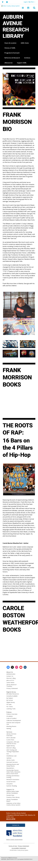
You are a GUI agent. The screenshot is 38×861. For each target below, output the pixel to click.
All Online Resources (12, 694)
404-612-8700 (10, 819)
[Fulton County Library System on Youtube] (20, 667)
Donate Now (10, 795)
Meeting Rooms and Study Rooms (12, 765)
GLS (7, 754)
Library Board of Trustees (11, 685)
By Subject (9, 698)
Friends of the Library (13, 797)
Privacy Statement (12, 688)
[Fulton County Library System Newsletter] (25, 667)
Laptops (8, 758)
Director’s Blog (11, 678)
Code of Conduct (11, 718)
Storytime (9, 784)
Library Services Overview (11, 734)
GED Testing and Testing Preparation (12, 750)
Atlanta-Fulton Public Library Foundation (12, 792)
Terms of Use (12, 846)
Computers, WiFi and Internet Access (12, 742)
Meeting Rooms (11, 726)
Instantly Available (11, 696)
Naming (8, 728)
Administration (10, 674)
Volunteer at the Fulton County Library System (13, 804)
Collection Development (13, 720)
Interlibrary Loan (11, 756)
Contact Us (9, 676)
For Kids (8, 704)
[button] (2, 2)
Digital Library (10, 702)
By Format (9, 700)
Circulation (9, 716)
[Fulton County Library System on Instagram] (16, 667)
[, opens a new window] (14, 836)
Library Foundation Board (12, 800)
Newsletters (10, 768)
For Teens (9, 706)
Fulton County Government (14, 839)
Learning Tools (10, 709)
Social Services (10, 781)
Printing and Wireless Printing (12, 776)
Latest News (10, 682)
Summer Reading (11, 786)
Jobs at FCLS (10, 680)
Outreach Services (12, 762)
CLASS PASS (10, 740)
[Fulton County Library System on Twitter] (12, 667)
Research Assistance (12, 779)
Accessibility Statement (19, 848)
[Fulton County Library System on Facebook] (8, 667)
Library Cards (10, 760)
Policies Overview (11, 714)
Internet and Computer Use (13, 723)
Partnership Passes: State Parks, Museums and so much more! (13, 771)
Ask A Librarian (10, 737)
